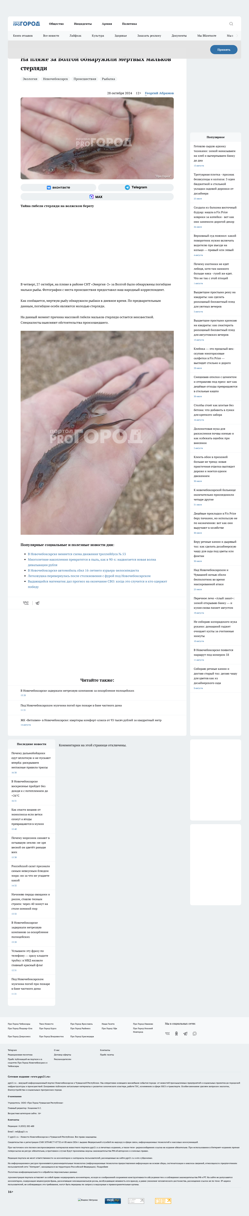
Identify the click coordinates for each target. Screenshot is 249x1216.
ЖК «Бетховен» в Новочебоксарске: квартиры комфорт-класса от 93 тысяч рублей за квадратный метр (91, 722)
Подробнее (102, 1166)
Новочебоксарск (55, 79)
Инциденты (83, 24)
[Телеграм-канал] (136, 187)
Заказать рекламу (149, 35)
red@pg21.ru (21, 1131)
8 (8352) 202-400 (26, 1126)
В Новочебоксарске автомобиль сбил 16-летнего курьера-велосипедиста (83, 570)
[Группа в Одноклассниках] (176, 1033)
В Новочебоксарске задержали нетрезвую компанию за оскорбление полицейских (77, 693)
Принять (223, 49)
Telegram (12, 1050)
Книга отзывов (23, 35)
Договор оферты (62, 1054)
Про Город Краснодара (82, 1036)
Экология (30, 79)
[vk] (26, 603)
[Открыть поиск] (231, 23)
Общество (56, 24)
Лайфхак (75, 35)
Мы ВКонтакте (207, 35)
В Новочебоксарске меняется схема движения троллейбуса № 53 (77, 554)
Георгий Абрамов (159, 93)
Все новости (51, 35)
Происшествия (85, 79)
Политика (129, 24)
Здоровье (121, 35)
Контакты (105, 1050)
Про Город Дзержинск (19, 1036)
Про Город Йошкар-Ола (20, 1028)
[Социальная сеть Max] (97, 196)
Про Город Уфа (109, 1028)
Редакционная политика (20, 1054)
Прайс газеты (107, 1054)
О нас (57, 1050)
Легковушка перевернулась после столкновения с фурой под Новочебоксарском (89, 576)
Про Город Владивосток (51, 1036)
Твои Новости (46, 1023)
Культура (98, 35)
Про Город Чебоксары (19, 1023)
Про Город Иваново (143, 1023)
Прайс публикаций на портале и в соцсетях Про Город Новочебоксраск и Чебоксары (27, 1062)
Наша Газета (108, 1023)
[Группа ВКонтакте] (58, 187)
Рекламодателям (62, 1059)
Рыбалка (108, 79)
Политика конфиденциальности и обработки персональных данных (42, 1172)
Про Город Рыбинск (80, 1028)
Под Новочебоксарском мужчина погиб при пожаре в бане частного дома (71, 707)
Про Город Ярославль (81, 1023)
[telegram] (38, 603)
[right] (237, 35)
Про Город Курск (47, 1028)
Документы (179, 35)
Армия (107, 24)
